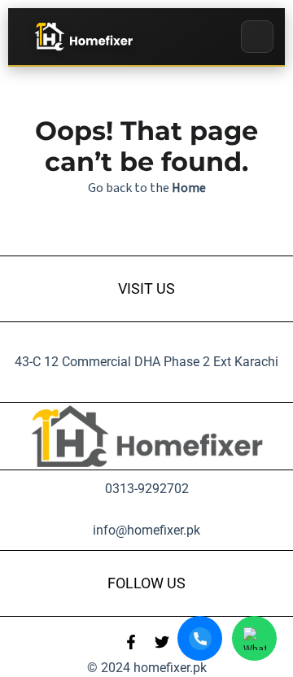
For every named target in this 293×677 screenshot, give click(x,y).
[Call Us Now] (199, 638)
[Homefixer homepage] (83, 37)
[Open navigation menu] (257, 36)
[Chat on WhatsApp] (254, 638)
